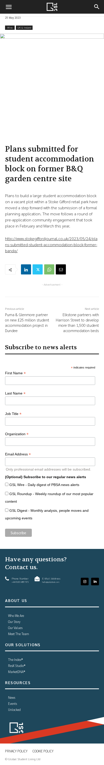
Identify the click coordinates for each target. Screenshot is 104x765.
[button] (9, 7)
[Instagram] (85, 582)
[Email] (61, 269)
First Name (15, 373)
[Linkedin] (26, 269)
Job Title (13, 413)
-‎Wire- (10, 27)
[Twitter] (38, 269)
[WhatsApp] (49, 269)
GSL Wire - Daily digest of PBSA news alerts (44, 485)
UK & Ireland (24, 27)
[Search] (97, 7)
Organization (17, 434)
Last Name (15, 393)
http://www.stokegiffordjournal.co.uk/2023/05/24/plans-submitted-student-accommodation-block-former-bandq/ (51, 244)
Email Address (18, 454)
